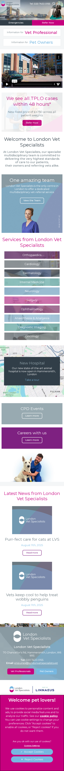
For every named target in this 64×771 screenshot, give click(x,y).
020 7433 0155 (34, 660)
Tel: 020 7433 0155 (40, 3)
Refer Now (48, 22)
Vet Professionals (21, 671)
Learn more (32, 415)
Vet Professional (32, 32)
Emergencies (16, 22)
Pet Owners (32, 42)
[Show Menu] (60, 3)
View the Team (32, 200)
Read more (32, 553)
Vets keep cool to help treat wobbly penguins (32, 596)
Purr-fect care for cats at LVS (32, 539)
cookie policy (49, 716)
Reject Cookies (34, 759)
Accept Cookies (33, 751)
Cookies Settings (32, 746)
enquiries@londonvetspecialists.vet (36, 663)
